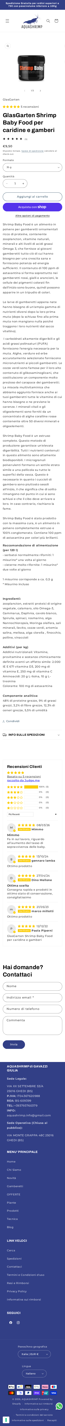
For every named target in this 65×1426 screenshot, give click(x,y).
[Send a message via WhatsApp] (59, 1406)
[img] (27, 825)
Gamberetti (15, 1186)
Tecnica (12, 1219)
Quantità (8, 176)
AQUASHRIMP (30, 1399)
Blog (10, 1227)
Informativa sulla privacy (34, 1409)
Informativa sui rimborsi (24, 1299)
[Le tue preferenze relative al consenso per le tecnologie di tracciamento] (6, 1420)
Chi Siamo (14, 1169)
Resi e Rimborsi (18, 1283)
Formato (8, 160)
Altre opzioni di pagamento (32, 215)
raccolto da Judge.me (23, 780)
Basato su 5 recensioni (24, 776)
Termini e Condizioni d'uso (25, 1275)
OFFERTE (13, 1194)
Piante (11, 1202)
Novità (11, 1178)
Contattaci (14, 1266)
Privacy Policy (17, 1291)
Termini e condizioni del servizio (34, 1415)
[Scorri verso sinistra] (24, 91)
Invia (14, 1044)
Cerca (11, 1250)
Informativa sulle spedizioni (28, 1420)
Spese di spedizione (32, 151)
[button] (7, 21)
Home (11, 1161)
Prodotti (13, 1210)
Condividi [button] (13, 721)
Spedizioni (14, 1258)
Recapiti (52, 1420)
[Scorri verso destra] (40, 91)
